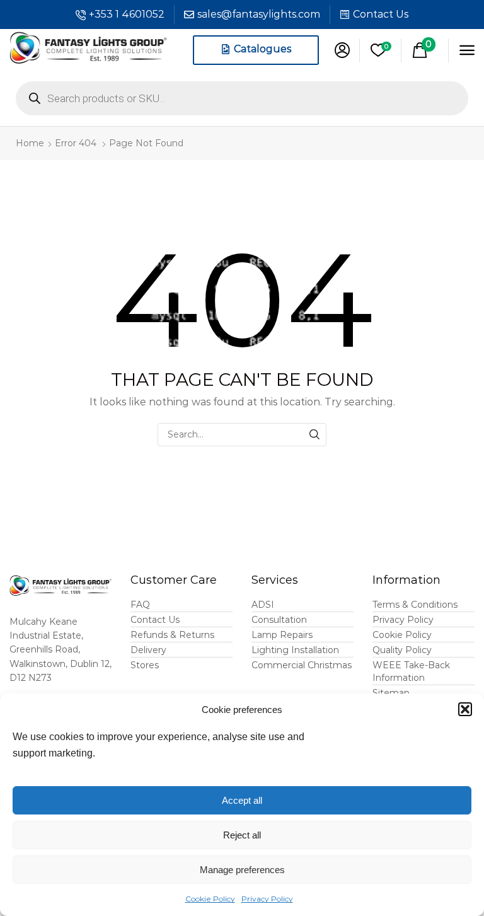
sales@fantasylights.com (258, 14)
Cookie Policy (210, 898)
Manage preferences (242, 869)
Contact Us (380, 14)
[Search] (314, 434)
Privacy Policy (267, 898)
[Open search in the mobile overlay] (242, 98)
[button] (465, 709)
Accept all (242, 800)
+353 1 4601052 (126, 14)
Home (30, 143)
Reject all (242, 835)
